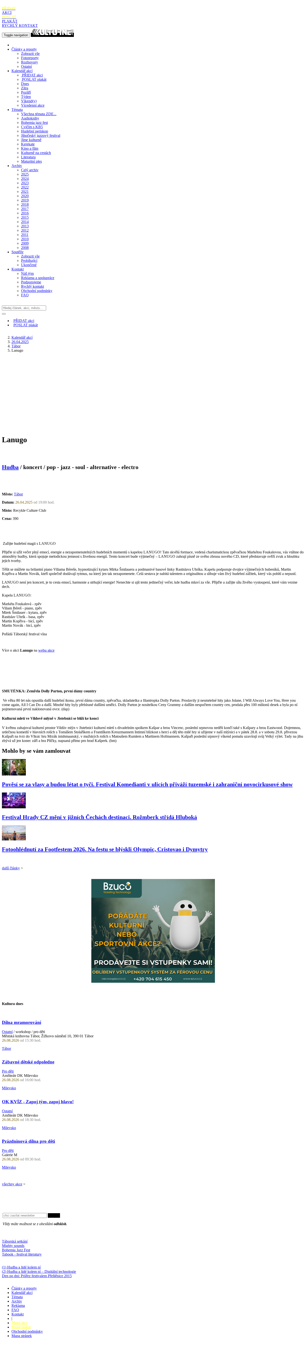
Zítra (24, 88)
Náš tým (27, 273)
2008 (25, 248)
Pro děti (8, 1071)
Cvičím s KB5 (32, 127)
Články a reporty (24, 49)
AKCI (9, 10)
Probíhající (29, 260)
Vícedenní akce (32, 105)
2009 (25, 243)
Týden (26, 97)
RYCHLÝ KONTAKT (20, 25)
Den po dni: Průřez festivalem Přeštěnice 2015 (37, 1276)
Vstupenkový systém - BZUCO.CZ (29, 1357)
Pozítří (26, 92)
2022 (25, 187)
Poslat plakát (21, 1327)
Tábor (16, 346)
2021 (25, 192)
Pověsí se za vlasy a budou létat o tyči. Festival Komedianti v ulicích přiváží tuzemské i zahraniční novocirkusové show (147, 784)
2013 (25, 226)
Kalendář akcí (22, 71)
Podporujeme (31, 282)
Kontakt (17, 269)
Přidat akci (19, 1323)
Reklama (18, 1306)
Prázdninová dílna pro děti (28, 1141)
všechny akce (12, 1184)
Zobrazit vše (30, 54)
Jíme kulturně (31, 140)
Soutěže (17, 252)
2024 (25, 179)
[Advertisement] (153, 390)
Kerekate (28, 144)
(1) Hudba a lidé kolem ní (21, 1267)
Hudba (10, 467)
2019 (25, 200)
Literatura (28, 157)
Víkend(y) (29, 101)
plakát (34, 79)
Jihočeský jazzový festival (40, 135)
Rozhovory (29, 62)
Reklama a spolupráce (37, 278)
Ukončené (29, 265)
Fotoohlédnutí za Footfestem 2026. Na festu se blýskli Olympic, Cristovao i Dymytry (105, 849)
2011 (24, 235)
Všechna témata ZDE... (38, 114)
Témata (17, 110)
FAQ (25, 295)
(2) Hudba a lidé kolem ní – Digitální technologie (39, 1271)
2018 (25, 204)
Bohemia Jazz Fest (16, 1250)
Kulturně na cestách (36, 153)
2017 (25, 209)
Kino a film (29, 148)
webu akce (46, 650)
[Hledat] (4, 314)
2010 (25, 239)
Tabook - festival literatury (22, 1254)
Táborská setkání (14, 1241)
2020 (25, 196)
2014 (25, 222)
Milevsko (9, 1088)
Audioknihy (30, 118)
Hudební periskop (34, 131)
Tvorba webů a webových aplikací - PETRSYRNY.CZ (80, 1352)
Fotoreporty (30, 58)
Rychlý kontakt (32, 286)
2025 (25, 174)
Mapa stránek (21, 1336)
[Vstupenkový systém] (153, 981)
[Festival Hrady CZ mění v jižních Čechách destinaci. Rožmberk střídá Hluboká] (14, 807)
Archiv (16, 166)
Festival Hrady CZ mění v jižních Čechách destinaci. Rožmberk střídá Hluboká (99, 817)
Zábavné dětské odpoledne (28, 1061)
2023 (25, 183)
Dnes (25, 84)
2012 (25, 230)
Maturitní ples (31, 161)
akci (32, 75)
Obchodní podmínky (36, 291)
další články (11, 868)
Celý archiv (29, 170)
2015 (25, 217)
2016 (25, 213)
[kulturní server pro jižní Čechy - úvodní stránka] (52, 35)
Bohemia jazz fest (34, 123)
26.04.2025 (20, 342)
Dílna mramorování (21, 1022)
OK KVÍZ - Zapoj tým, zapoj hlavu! (38, 1101)
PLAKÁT (9, 19)
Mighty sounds (13, 1246)
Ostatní (26, 66)
